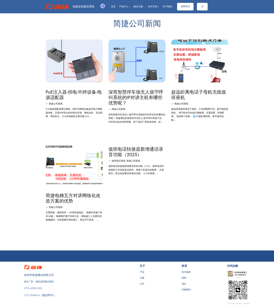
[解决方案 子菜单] (144, 6)
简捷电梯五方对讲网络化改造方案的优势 (73, 198)
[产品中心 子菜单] (129, 6)
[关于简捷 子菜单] (173, 6)
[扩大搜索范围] (202, 6)
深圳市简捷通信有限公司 (39, 275)
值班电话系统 (118, 160)
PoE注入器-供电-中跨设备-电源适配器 (74, 94)
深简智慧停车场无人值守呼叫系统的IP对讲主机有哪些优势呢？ (135, 97)
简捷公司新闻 (56, 103)
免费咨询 (185, 6)
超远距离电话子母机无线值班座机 (198, 94)
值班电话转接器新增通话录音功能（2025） (135, 151)
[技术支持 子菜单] (158, 6)
